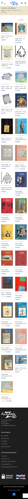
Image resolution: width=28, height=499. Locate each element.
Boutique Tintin (5, 438)
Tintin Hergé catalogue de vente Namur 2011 (6, 323)
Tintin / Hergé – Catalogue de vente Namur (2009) (6, 349)
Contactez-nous (5, 458)
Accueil (3, 10)
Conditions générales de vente (9, 466)
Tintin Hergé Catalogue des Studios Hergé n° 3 (6, 219)
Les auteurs (4, 444)
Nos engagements (6, 464)
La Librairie (4, 456)
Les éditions (4, 441)
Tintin (16, 59)
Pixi (2, 319)
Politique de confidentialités (8, 461)
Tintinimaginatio (5, 33)
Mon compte (4, 435)
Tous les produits (5, 446)
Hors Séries (18, 36)
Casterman (4, 61)
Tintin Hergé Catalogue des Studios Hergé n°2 (20, 193)
